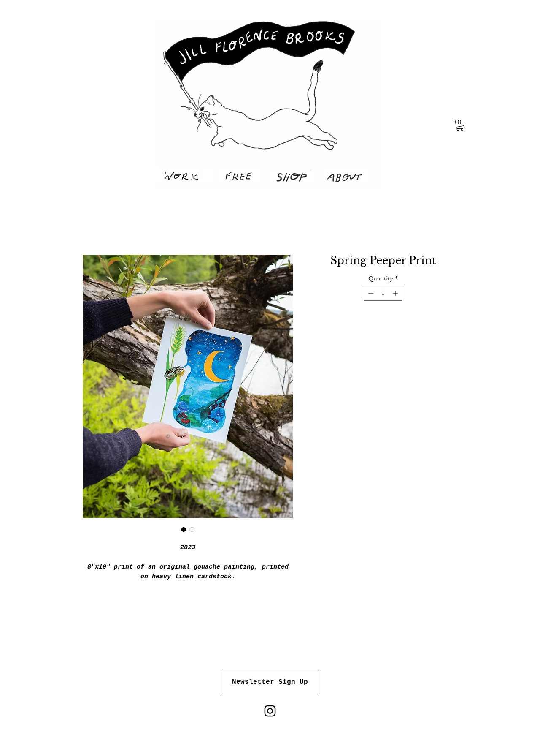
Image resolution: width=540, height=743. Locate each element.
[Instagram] (270, 711)
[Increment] (396, 293)
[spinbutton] (383, 293)
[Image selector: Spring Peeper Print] (183, 529)
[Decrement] (370, 293)
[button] (460, 125)
